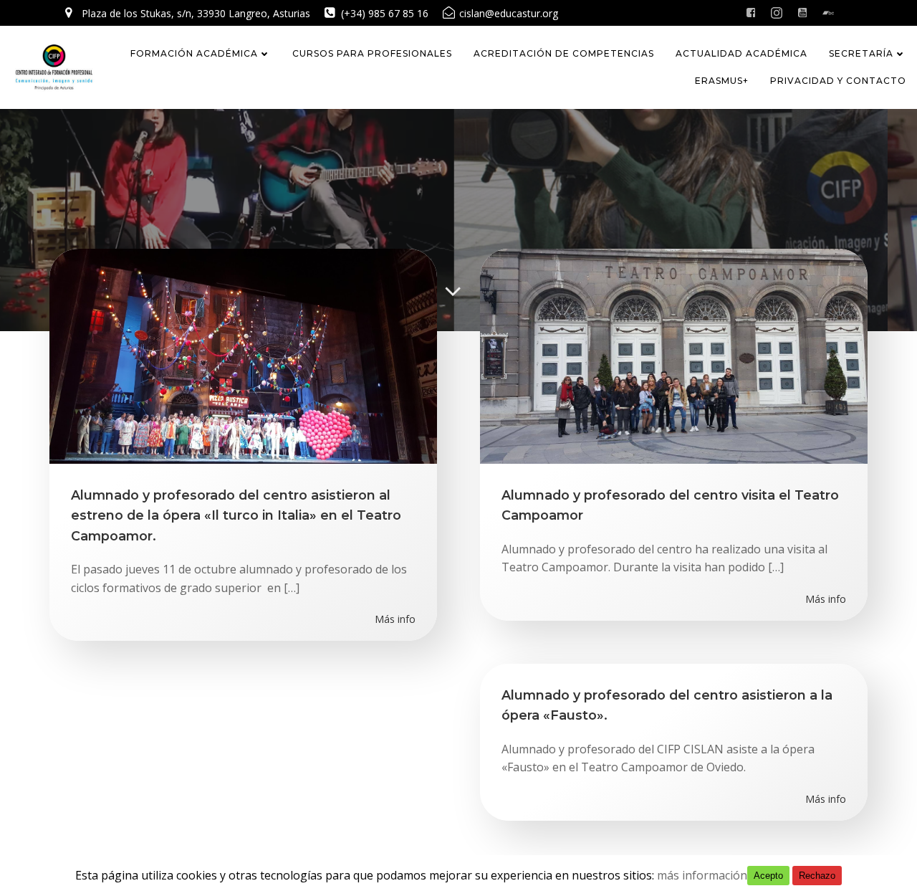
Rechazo (817, 875)
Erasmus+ (722, 80)
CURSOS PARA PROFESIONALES (372, 53)
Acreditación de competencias (564, 53)
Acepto (768, 875)
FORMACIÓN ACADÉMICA (194, 53)
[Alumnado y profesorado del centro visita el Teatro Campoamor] (674, 355)
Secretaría (861, 53)
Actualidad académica (741, 53)
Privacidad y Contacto (838, 80)
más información (702, 875)
